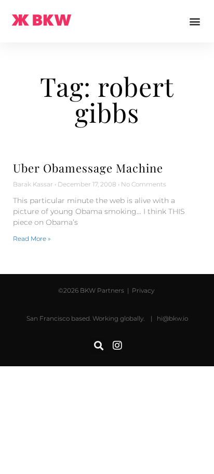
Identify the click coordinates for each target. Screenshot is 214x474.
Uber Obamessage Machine (88, 168)
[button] (195, 21)
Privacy (142, 290)
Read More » (31, 238)
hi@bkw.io (172, 318)
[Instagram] (117, 345)
